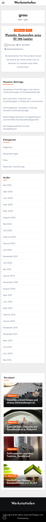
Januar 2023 (9, 243)
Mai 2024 (7, 224)
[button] (4, 517)
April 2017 (7, 295)
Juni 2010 (8, 353)
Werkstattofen (25, 2)
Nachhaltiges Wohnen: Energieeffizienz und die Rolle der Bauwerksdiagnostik (23, 483)
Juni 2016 (8, 302)
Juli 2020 (7, 263)
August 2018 (9, 289)
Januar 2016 (9, 321)
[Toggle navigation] (3, 2)
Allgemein (19, 30)
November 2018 (10, 282)
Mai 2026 (7, 185)
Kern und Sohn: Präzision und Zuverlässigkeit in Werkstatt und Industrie (22, 429)
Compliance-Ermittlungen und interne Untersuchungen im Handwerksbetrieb (22, 402)
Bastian (11, 45)
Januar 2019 (9, 276)
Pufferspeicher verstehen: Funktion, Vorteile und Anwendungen (20, 456)
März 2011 (7, 340)
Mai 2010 (7, 360)
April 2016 (8, 308)
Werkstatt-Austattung (14, 167)
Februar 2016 (9, 315)
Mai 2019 (7, 269)
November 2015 (10, 327)
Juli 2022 (7, 250)
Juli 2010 (7, 347)
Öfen (29, 30)
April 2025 (8, 204)
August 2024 (9, 217)
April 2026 (8, 191)
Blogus (36, 515)
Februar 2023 (9, 237)
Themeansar (22, 518)
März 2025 (8, 211)
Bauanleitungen (10, 154)
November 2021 (10, 256)
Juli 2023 (7, 230)
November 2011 (10, 334)
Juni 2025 (8, 198)
